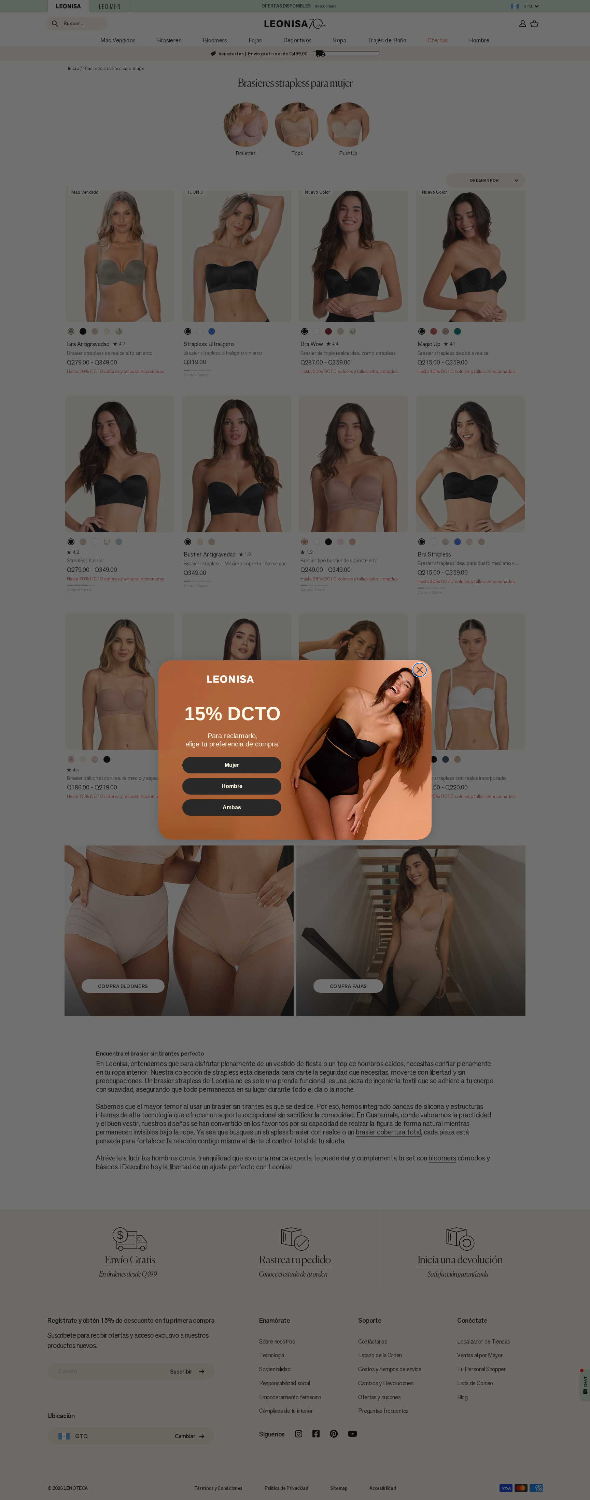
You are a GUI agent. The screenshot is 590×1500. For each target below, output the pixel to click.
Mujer (232, 765)
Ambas (232, 807)
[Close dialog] (419, 670)
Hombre (232, 786)
